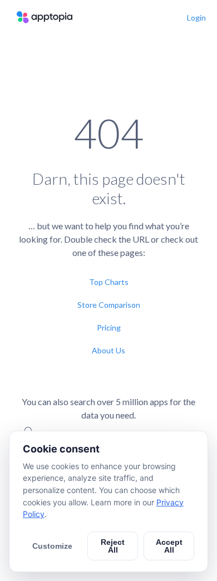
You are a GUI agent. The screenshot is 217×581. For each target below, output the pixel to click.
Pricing (109, 327)
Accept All (169, 546)
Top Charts (109, 282)
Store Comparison (108, 304)
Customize (52, 545)
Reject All (113, 546)
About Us (108, 350)
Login (196, 17)
